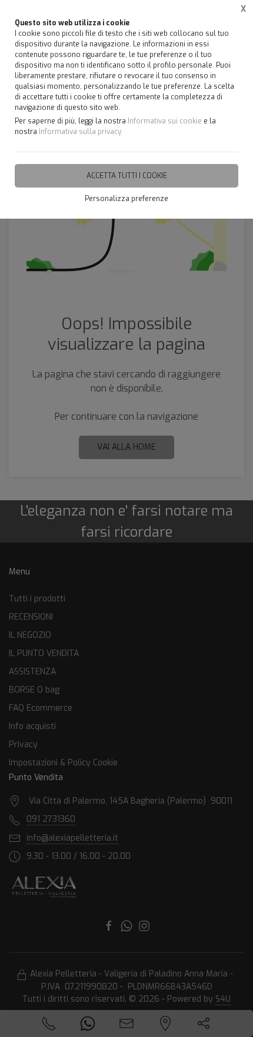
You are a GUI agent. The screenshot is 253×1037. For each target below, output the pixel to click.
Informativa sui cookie (165, 121)
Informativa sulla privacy (80, 131)
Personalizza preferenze (126, 198)
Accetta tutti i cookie (126, 175)
